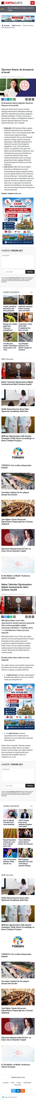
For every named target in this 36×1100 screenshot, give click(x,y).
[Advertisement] (18, 49)
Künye (13, 1083)
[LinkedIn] (8, 99)
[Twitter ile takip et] (13, 1091)
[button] (26, 99)
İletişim (19, 1083)
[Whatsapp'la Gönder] (11, 99)
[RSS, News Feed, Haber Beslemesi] (22, 1091)
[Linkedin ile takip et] (18, 1091)
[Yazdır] (14, 99)
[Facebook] (2, 99)
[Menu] (32, 3)
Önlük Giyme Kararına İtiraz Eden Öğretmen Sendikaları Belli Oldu (21, 9)
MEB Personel (16, 25)
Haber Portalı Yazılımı (11, 1097)
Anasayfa (7, 25)
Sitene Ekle (17, 1085)
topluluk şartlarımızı (16, 277)
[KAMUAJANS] (11, 3)
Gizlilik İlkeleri (27, 1083)
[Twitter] (5, 99)
